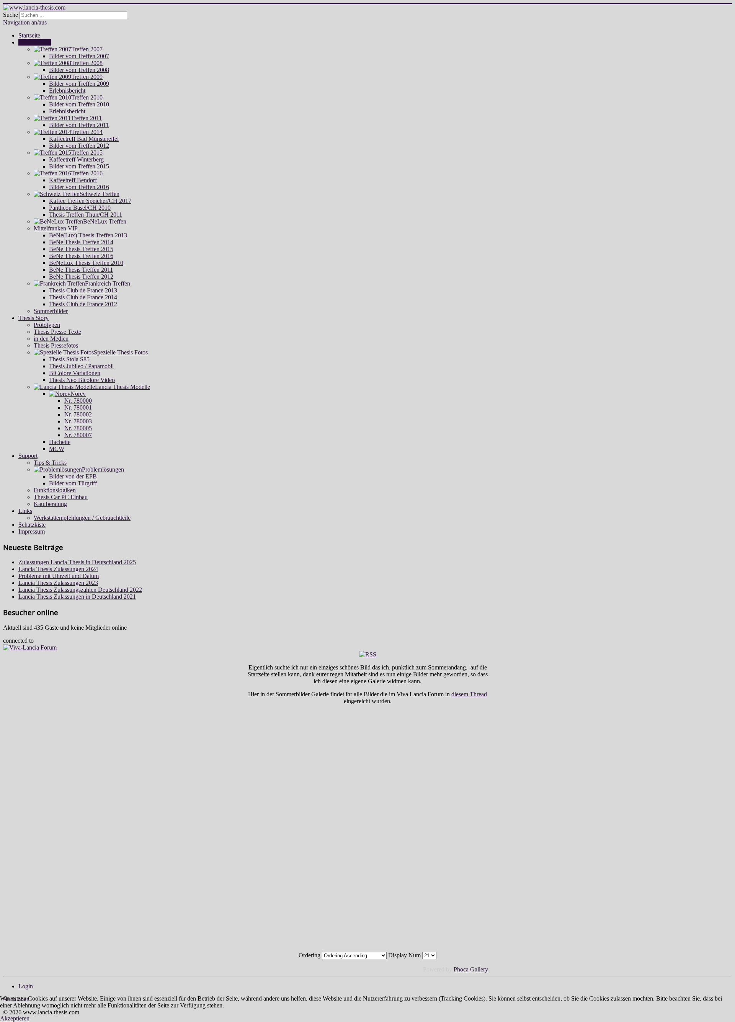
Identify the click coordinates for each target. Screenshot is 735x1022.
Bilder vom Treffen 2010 (79, 104)
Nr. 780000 (78, 400)
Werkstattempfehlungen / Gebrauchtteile (82, 517)
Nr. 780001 (78, 407)
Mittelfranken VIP (56, 228)
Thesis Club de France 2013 (83, 290)
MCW (56, 449)
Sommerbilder (51, 311)
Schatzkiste (32, 524)
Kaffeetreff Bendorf (73, 180)
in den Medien (51, 338)
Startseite (29, 35)
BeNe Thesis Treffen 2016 (81, 256)
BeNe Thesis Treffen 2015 (81, 249)
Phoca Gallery (471, 969)
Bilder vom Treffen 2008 (79, 70)
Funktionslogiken (55, 490)
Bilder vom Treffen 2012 (79, 145)
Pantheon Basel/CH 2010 (80, 207)
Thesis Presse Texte (57, 331)
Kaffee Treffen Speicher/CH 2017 (90, 201)
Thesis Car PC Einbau (61, 497)
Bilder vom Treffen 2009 (79, 83)
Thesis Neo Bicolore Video (82, 380)
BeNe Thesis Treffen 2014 (81, 242)
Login (25, 986)
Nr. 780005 (78, 428)
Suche (10, 14)
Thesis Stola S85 (69, 359)
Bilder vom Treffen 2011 (79, 125)
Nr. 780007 (78, 435)
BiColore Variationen (74, 373)
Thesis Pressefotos (56, 345)
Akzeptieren (14, 1018)
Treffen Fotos (34, 42)
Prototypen (47, 325)
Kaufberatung (50, 504)
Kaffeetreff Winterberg (76, 159)
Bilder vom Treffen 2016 (79, 187)
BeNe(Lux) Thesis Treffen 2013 (88, 235)
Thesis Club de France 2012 (83, 304)
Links (25, 511)
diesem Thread (469, 694)
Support (28, 455)
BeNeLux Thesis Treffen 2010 (86, 263)
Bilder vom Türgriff (73, 483)
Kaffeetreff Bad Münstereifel (84, 139)
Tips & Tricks (50, 462)
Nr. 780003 (78, 421)
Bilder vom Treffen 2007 (79, 56)
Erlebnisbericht (67, 90)
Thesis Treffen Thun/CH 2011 (85, 214)
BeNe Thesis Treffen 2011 (81, 269)
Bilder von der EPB (73, 476)
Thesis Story (33, 318)
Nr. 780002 (78, 414)
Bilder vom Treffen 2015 (79, 166)
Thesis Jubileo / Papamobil (81, 366)
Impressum (31, 531)
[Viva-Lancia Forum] (30, 647)
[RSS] (367, 654)
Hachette (59, 442)
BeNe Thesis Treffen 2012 (81, 276)
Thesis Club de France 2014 (83, 297)
